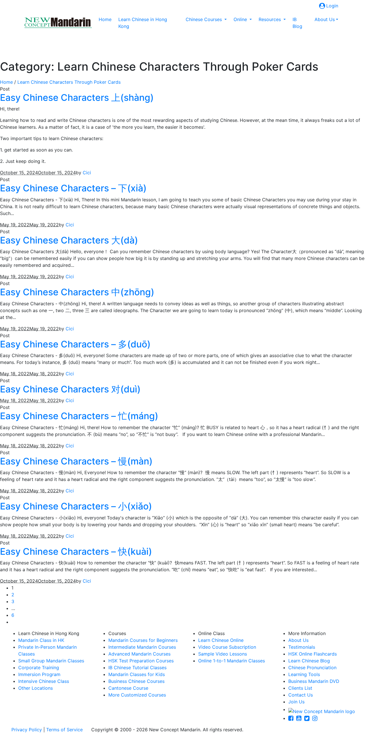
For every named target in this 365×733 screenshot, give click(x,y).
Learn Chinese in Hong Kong (142, 23)
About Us (298, 640)
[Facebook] (292, 718)
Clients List (300, 688)
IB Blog (297, 23)
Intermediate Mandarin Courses (142, 647)
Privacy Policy (26, 729)
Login (332, 6)
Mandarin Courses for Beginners (143, 640)
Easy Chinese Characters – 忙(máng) (79, 415)
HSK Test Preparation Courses (141, 661)
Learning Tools (304, 674)
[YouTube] (300, 718)
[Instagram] (316, 718)
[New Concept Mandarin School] (58, 22)
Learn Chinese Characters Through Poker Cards (69, 82)
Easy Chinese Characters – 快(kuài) (76, 551)
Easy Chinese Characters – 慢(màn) (76, 461)
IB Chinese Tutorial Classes (137, 667)
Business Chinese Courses (136, 681)
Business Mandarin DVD (313, 681)
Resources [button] (270, 19)
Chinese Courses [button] (204, 19)
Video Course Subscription (227, 647)
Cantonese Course (128, 688)
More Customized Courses (137, 695)
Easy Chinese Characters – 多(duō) (75, 344)
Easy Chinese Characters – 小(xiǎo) (76, 506)
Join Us (296, 702)
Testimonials (301, 647)
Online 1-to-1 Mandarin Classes (231, 661)
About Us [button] (325, 19)
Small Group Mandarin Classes (51, 661)
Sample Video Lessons (222, 654)
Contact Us (300, 695)
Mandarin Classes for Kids (136, 674)
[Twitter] (308, 718)
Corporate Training (38, 667)
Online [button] (241, 19)
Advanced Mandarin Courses (139, 654)
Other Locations (35, 688)
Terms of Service (64, 729)
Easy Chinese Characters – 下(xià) (73, 188)
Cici (87, 172)
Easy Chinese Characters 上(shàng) (77, 97)
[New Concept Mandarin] (321, 709)
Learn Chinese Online (221, 640)
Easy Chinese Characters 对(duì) (70, 389)
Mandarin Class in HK (41, 640)
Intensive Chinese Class (43, 681)
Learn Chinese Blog (309, 661)
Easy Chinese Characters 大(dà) (69, 240)
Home (106, 19)
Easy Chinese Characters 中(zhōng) (77, 292)
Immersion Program (39, 674)
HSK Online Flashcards (312, 654)
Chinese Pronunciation (312, 667)
